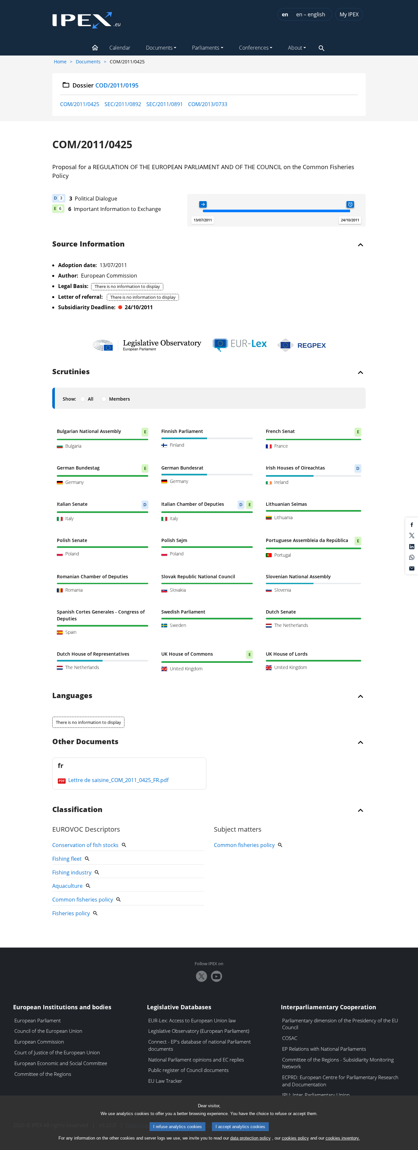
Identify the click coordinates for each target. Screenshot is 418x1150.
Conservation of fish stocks (85, 845)
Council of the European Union (48, 1031)
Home (60, 61)
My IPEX (349, 14)
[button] (95, 48)
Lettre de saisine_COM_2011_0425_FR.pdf (118, 780)
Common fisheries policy (82, 899)
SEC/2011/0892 (122, 104)
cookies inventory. (343, 1138)
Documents (88, 61)
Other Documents (85, 741)
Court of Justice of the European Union (57, 1052)
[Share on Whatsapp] (411, 557)
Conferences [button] (253, 47)
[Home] (86, 18)
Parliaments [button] (205, 47)
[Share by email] (411, 567)
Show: (69, 399)
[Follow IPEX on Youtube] (216, 976)
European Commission (39, 1041)
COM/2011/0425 (79, 104)
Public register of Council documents (188, 1070)
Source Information (88, 244)
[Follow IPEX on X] (201, 976)
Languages (72, 695)
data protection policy (250, 1138)
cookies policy (295, 1138)
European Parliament (37, 1020)
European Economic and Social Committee (60, 1063)
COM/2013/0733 (207, 104)
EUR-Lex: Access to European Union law (192, 1020)
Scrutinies (71, 371)
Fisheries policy (71, 913)
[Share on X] (412, 535)
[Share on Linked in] (411, 545)
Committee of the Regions (42, 1074)
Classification (77, 809)
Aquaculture (67, 885)
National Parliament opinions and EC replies (196, 1059)
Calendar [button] (119, 47)
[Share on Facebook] (411, 524)
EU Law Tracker (165, 1081)
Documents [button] (159, 47)
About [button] (295, 47)
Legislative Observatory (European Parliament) (198, 1031)
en (285, 14)
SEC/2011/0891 (164, 104)
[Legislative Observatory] (147, 345)
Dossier (105, 85)
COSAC (289, 1038)
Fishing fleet (67, 858)
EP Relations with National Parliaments (324, 1049)
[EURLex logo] (240, 345)
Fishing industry (71, 872)
